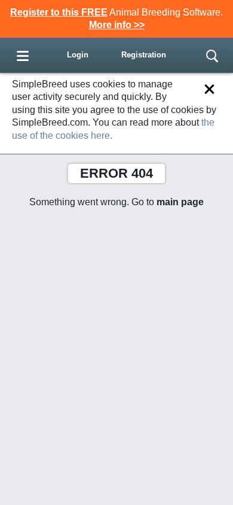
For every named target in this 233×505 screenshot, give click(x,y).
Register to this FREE (59, 12)
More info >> (117, 25)
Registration (143, 54)
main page (180, 202)
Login (77, 54)
